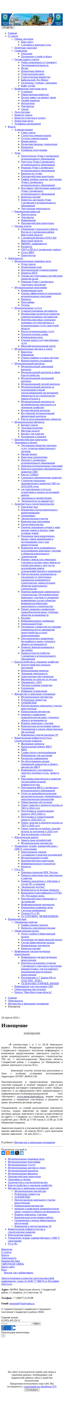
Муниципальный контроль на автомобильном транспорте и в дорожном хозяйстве (38, 404)
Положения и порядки (33, 436)
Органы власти (23, 226)
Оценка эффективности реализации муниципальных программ (41, 295)
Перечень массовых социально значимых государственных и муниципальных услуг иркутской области (40, 324)
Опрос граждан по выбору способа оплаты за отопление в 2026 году (40, 830)
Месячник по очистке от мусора (39, 679)
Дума (17, 153)
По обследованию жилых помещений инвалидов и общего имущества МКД (39, 764)
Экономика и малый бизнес (36, 498)
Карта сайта (8, 1266)
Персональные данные (33, 851)
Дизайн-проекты (30, 100)
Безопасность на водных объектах (40, 889)
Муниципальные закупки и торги (33, 348)
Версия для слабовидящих (18, 1272)
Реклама (25, 618)
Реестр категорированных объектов (41, 419)
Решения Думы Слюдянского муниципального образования (38, 169)
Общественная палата (26, 930)
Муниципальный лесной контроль (40, 384)
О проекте (26, 91)
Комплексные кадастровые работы (40, 726)
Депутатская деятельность (35, 208)
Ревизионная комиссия (27, 211)
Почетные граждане (25, 47)
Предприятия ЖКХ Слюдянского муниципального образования (39, 789)
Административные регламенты (39, 310)
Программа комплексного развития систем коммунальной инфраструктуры (41, 781)
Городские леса (29, 506)
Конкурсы (26, 351)
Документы (27, 106)
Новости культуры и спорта (29, 117)
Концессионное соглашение (36, 360)
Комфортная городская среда (30, 88)
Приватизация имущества (35, 711)
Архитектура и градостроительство (34, 503)
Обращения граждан (25, 922)
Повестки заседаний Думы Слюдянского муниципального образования (38, 202)
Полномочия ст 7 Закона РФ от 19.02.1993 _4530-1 (38, 979)
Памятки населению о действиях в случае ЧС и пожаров (40, 882)
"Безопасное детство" (33, 887)
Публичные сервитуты (34, 699)
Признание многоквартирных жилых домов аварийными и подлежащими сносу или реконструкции (38, 540)
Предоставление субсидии (36, 834)
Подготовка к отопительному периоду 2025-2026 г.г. (37, 812)
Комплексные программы (35, 521)
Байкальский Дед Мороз (34, 79)
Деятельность (15, 258)
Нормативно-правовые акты (37, 907)
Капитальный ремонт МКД (36, 746)
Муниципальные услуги (28, 308)
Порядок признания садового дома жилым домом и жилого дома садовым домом (40, 530)
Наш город (27, 41)
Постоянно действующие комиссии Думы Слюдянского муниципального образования (41, 191)
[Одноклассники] (8, 1153)
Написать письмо (31, 196)
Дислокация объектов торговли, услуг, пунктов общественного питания (39, 448)
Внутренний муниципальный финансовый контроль (37, 415)
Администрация (23, 129)
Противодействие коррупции (37, 176)
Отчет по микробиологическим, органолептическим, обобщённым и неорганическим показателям (41, 796)
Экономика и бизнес (25, 442)
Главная (12, 33)
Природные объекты (32, 71)
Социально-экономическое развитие (41, 477)
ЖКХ (24, 749)
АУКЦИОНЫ (29, 702)
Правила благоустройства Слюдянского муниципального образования (38, 656)
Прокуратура (28, 255)
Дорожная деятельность (34, 673)
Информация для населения (36, 755)
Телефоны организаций (27, 123)
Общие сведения (23, 39)
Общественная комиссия (35, 94)
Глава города (28, 132)
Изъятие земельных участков (37, 723)
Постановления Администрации (39, 270)
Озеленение (27, 688)
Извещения (27, 354)
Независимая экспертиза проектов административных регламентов (40, 315)
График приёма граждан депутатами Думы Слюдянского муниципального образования (41, 182)
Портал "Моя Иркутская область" (33, 992)
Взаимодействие (17, 919)
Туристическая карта (32, 74)
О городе (13, 36)
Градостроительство (32, 524)
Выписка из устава (31, 173)
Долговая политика (32, 427)
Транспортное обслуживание (37, 676)
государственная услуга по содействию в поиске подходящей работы (40, 492)
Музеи (24, 68)
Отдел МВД (27, 252)
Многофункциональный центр (38, 346)
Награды (26, 866)
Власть (12, 126)
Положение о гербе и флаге (36, 56)
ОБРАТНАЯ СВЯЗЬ (12, 1263)
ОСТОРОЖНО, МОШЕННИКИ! (39, 916)
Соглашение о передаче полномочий (41, 854)
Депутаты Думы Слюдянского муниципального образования (38, 163)
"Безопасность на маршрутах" (37, 501)
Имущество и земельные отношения (34, 694)
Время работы (29, 141)
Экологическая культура (34, 518)
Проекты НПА (29, 272)
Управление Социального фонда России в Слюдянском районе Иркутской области (39, 232)
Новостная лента (23, 120)
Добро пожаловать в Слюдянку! (39, 62)
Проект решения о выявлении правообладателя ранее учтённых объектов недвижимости (39, 612)
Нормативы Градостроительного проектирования (39, 511)
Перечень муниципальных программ (42, 465)
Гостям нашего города (26, 59)
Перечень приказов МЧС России (39, 872)
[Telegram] (22, 1153)
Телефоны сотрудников (34, 150)
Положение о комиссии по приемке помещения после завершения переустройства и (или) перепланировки (41, 631)
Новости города (23, 115)
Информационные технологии (38, 863)
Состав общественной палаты (37, 942)
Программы (27, 302)
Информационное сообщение (37, 620)
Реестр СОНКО (30, 474)
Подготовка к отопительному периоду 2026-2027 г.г (37, 818)
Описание (26, 53)
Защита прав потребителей (36, 840)
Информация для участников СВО (33, 986)
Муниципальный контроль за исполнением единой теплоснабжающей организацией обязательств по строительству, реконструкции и (39, 393)
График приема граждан (34, 925)
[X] (17, 1153)
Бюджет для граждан (32, 433)
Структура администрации (36, 135)
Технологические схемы (34, 334)
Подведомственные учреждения (39, 144)
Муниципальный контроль (29, 363)
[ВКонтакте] (3, 1153)
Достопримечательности (35, 65)
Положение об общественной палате (41, 939)
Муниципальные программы (30, 287)
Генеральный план (31, 267)
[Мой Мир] (12, 1153)
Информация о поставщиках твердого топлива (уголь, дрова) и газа (40, 773)
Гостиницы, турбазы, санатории (39, 82)
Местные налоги (30, 430)
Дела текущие (22, 112)
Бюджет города (29, 425)
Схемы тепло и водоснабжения (38, 752)
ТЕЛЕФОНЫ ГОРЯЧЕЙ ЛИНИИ (40, 983)
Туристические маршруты (35, 77)
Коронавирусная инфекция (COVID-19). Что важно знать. (41, 894)
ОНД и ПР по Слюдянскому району (41, 249)
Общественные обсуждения (36, 802)
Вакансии (6, 1249)
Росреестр (26, 246)
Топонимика (28, 515)
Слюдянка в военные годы (36, 44)
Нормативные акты (32, 290)
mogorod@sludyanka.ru (21, 1303)
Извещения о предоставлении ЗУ (39, 734)
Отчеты (25, 305)
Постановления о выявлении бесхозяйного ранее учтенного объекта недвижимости (38, 641)
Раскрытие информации (34, 758)
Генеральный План (31, 623)
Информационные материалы (37, 904)
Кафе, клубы (28, 85)
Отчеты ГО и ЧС (30, 913)
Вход (4, 1269)
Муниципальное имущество (37, 696)
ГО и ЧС (19, 869)
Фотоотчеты (28, 103)
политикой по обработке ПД (40, 1386)
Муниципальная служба (34, 857)
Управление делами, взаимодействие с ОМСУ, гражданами (36, 847)
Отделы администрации (34, 138)
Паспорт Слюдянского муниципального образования (38, 461)
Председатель (28, 214)
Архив (24, 109)
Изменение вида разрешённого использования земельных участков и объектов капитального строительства (41, 552)
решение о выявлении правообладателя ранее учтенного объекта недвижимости (40, 717)
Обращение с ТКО (31, 682)
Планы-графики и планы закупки (40, 357)
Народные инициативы (34, 457)
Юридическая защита (26, 837)
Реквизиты (27, 147)
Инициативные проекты (35, 670)
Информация (28, 220)
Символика (20, 50)
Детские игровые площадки (36, 685)
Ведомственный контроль (35, 410)
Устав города (28, 264)
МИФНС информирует (34, 243)
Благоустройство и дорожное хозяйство (36, 661)
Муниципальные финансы (29, 422)
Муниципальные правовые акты (32, 261)
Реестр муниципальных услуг (37, 331)
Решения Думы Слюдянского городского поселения (37, 283)
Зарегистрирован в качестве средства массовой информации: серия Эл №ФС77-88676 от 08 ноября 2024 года (30, 1281)
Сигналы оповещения (33, 910)
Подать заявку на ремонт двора (38, 97)
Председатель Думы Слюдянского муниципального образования (40, 157)
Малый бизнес (29, 454)
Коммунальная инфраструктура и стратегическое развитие (33, 739)
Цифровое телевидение (34, 691)
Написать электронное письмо (38, 927)
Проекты (26, 299)
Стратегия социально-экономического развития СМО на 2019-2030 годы (40, 483)
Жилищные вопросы (32, 743)
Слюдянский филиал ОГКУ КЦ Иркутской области (38, 239)
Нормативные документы (35, 945)
